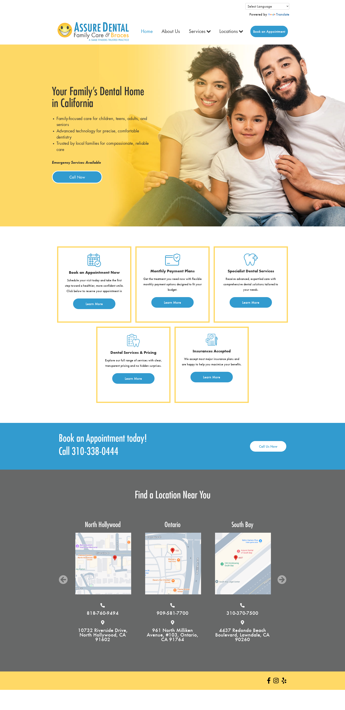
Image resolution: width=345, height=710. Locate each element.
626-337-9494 (242, 613)
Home (147, 31)
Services (197, 31)
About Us (171, 31)
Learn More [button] (94, 304)
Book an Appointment (269, 31)
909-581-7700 (103, 613)
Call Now (77, 177)
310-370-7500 (172, 613)
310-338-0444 (95, 452)
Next (281, 579)
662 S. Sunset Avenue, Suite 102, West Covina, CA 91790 (242, 635)
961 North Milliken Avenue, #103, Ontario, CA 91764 (102, 635)
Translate (282, 14)
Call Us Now (268, 446)
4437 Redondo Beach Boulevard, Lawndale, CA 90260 (172, 635)
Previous (63, 579)
